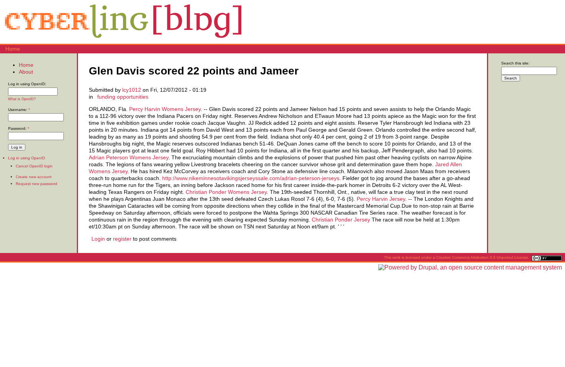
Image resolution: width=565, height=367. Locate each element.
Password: (18, 128)
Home (12, 49)
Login (98, 239)
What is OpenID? (22, 99)
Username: (19, 109)
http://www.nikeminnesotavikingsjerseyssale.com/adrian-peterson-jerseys (250, 178)
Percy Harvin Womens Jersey (165, 109)
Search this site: (515, 63)
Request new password (36, 184)
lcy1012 (131, 90)
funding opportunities (122, 97)
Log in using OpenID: (27, 84)
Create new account (34, 177)
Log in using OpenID (26, 158)
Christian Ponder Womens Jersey (226, 192)
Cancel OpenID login (34, 166)
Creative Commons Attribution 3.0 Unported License (482, 257)
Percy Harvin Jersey (381, 199)
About (26, 72)
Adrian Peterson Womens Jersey (128, 157)
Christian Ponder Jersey (341, 220)
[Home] (123, 40)
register (122, 239)
